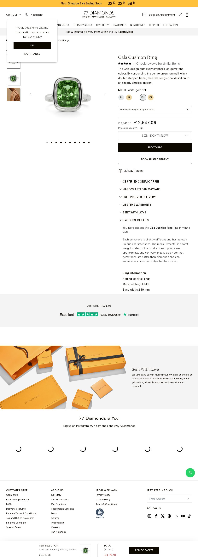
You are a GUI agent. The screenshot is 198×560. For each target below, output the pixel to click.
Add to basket (144, 550)
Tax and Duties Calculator (20, 518)
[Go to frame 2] (51, 142)
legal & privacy (106, 490)
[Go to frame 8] (79, 142)
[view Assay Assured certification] (100, 513)
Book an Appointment (17, 499)
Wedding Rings (59, 25)
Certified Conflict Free (141, 181)
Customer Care (16, 490)
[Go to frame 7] (75, 142)
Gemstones (137, 25)
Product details (136, 220)
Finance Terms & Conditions (21, 513)
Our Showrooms (60, 499)
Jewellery (102, 25)
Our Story (56, 495)
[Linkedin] (176, 516)
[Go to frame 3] (56, 142)
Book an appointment (155, 159)
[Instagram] (149, 516)
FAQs (9, 504)
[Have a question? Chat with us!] (190, 472)
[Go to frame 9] (84, 142)
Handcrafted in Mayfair (141, 189)
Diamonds (119, 25)
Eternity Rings (82, 25)
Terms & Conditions (106, 504)
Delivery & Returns (16, 509)
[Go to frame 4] (61, 142)
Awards (55, 518)
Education (170, 25)
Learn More (126, 31)
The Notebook (58, 532)
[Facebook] (156, 516)
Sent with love (134, 212)
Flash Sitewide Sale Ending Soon (81, 3)
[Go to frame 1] (47, 142)
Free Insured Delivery (139, 197)
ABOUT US (57, 490)
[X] (162, 516)
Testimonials (57, 523)
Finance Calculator (16, 523)
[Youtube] (182, 516)
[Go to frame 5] (65, 142)
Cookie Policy (103, 499)
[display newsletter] (187, 498)
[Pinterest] (169, 516)
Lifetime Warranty (137, 204)
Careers (55, 527)
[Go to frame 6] (70, 142)
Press (54, 513)
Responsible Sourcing (62, 509)
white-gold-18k (140, 284)
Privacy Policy (103, 495)
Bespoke (154, 25)
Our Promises (58, 504)
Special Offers (13, 527)
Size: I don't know (155, 135)
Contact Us (12, 495)
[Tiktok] (189, 516)
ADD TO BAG (155, 147)
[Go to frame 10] (89, 142)
